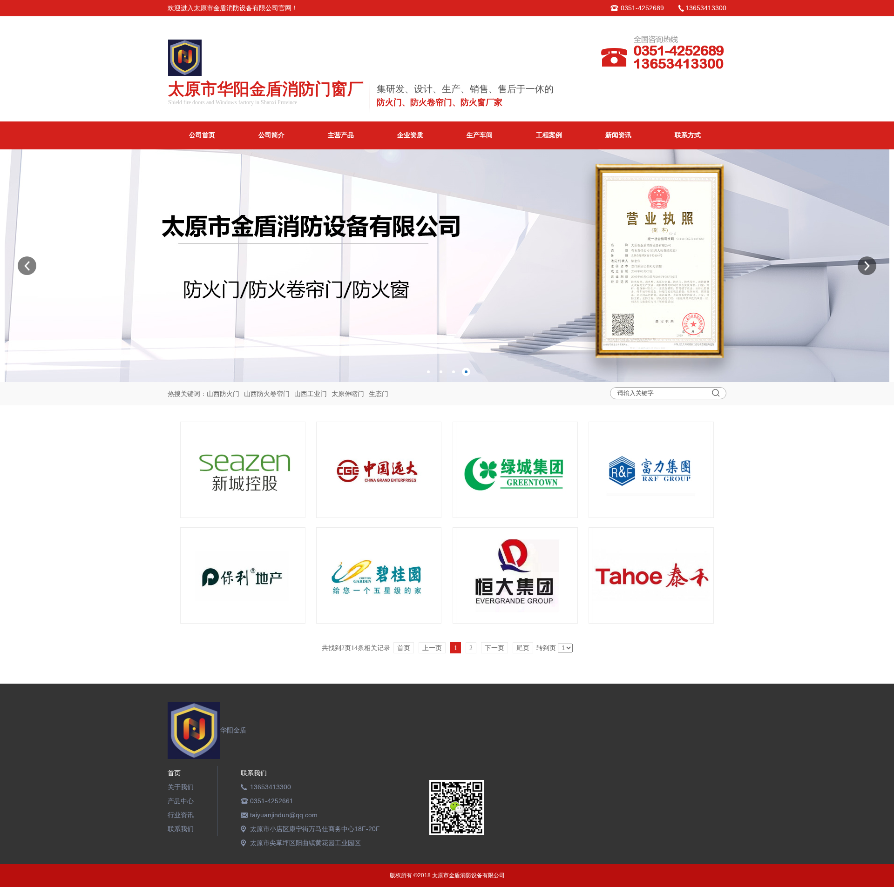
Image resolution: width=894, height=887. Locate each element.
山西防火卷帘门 (267, 393)
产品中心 (181, 801)
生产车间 (480, 135)
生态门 (378, 393)
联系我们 (181, 829)
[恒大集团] (515, 575)
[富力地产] (651, 470)
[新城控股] (242, 470)
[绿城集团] (515, 470)
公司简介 (271, 135)
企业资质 (410, 135)
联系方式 (688, 135)
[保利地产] (242, 575)
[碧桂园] (378, 575)
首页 (174, 773)
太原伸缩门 (348, 393)
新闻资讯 (618, 135)
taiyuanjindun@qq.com (284, 815)
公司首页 (202, 135)
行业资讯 (181, 815)
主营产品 (341, 135)
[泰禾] (651, 575)
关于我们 (181, 787)
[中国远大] (378, 470)
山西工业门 (310, 393)
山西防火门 (223, 393)
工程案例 (549, 135)
